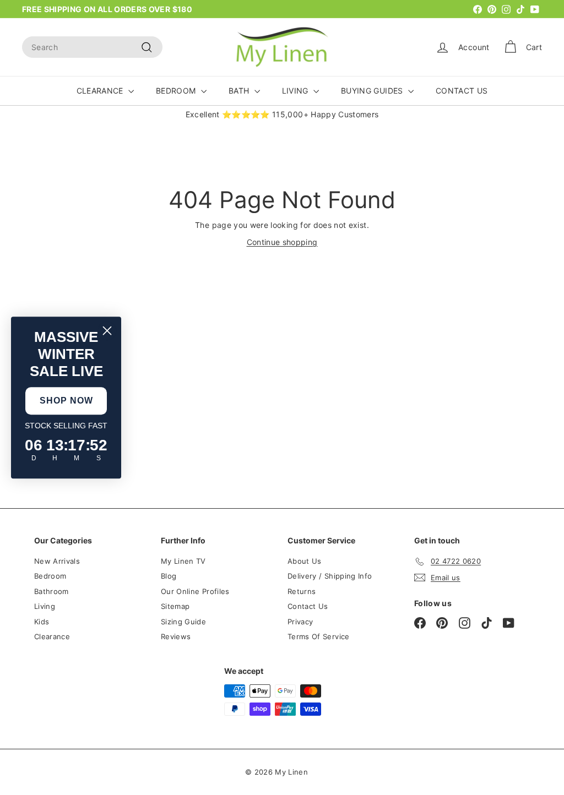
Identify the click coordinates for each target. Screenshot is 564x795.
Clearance (52, 636)
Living (44, 606)
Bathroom (51, 591)
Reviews (176, 636)
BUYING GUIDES (373, 90)
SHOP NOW (66, 400)
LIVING (296, 90)
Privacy (300, 621)
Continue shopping (282, 242)
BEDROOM (177, 90)
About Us (305, 561)
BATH (240, 90)
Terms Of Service (319, 636)
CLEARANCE (101, 90)
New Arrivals (57, 561)
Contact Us (308, 606)
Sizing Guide (183, 621)
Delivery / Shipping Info (330, 575)
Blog (168, 575)
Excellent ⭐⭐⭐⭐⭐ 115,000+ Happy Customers (282, 114)
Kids (41, 621)
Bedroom (50, 575)
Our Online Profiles (195, 591)
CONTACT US (462, 90)
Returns (302, 591)
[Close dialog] (107, 330)
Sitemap (175, 606)
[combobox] (92, 47)
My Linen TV (183, 561)
